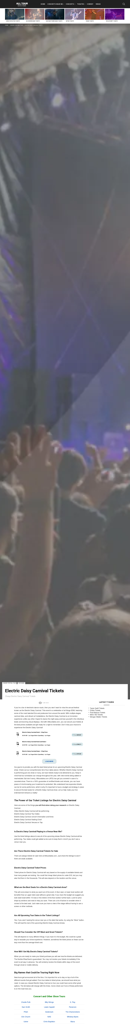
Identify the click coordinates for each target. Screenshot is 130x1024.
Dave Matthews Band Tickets (54, 21)
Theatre (80, 4)
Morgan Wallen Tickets (98, 717)
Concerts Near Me (55, 4)
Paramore (72, 1007)
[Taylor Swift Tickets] (114, 14)
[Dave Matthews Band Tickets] (54, 14)
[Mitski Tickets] (74, 14)
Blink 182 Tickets (96, 714)
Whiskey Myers (72, 1016)
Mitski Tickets (70, 21)
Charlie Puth (25, 1002)
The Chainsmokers (73, 1011)
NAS (49, 1016)
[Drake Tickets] (94, 14)
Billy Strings (49, 1002)
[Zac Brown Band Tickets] (34, 14)
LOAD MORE (49, 761)
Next (124, 15)
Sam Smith (26, 1007)
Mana (73, 1021)
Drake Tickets (90, 21)
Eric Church (26, 1016)
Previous (6, 15)
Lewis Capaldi (49, 1007)
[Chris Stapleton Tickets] (14, 14)
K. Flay (72, 1002)
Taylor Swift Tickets (112, 21)
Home (43, 4)
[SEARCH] (124, 4)
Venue (98, 4)
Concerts (70, 4)
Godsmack (49, 1011)
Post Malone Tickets (97, 712)
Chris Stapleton (49, 1021)
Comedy (90, 4)
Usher (26, 1021)
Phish (26, 1011)
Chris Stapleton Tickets (13, 21)
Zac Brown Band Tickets (33, 21)
